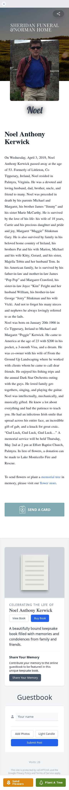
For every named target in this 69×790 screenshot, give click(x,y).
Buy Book (40, 618)
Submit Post (34, 742)
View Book (18, 618)
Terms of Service (45, 773)
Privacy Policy (23, 773)
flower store (48, 483)
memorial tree (51, 476)
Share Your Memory (25, 677)
